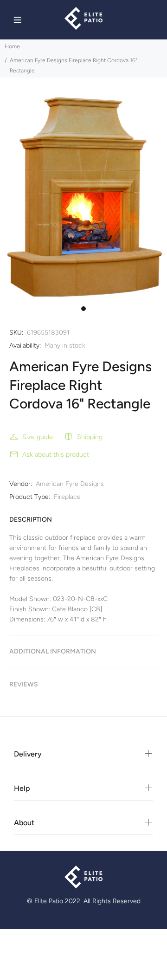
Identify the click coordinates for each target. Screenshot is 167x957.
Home (12, 46)
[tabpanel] (83, 197)
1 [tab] (83, 308)
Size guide (37, 437)
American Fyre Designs (70, 484)
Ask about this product (55, 455)
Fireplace (67, 497)
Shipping (90, 437)
